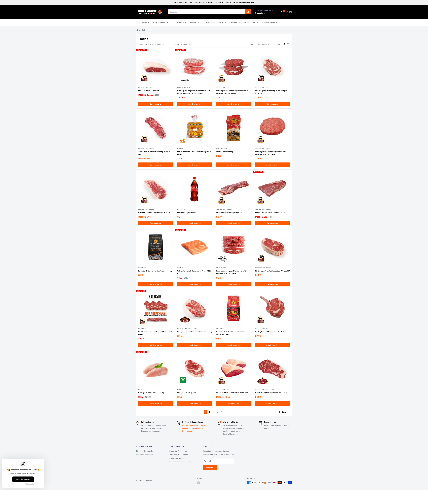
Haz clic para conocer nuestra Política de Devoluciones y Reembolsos (193, 428)
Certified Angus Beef (146, 87)
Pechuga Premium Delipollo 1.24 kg (151, 393)
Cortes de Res (141, 22)
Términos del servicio (144, 451)
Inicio (138, 30)
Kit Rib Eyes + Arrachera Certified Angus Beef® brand (155, 333)
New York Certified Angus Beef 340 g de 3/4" (154, 212)
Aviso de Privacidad (176, 458)
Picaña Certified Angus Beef (148, 91)
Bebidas (193, 22)
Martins (180, 148)
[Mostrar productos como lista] (288, 44)
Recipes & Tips (250, 22)
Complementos (178, 22)
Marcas (221, 22)
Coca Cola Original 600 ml (186, 212)
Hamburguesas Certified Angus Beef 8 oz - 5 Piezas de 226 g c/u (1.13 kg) (232, 92)
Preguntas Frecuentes (178, 451)
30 (222, 412)
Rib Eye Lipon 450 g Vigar (186, 393)
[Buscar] (248, 11)
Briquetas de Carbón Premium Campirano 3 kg (155, 271)
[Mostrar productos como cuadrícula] (284, 44)
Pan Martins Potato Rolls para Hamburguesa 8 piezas (194, 153)
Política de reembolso (144, 454)
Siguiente (282, 412)
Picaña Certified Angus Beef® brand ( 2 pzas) (232, 393)
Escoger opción (155, 104)
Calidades (234, 22)
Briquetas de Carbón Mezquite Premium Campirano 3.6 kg (230, 333)
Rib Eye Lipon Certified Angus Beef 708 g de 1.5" (272, 271)
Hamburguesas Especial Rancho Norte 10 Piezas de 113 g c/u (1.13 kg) (231, 272)
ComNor (180, 390)
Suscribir (209, 468)
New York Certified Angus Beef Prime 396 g (271, 393)
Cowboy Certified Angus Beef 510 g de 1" (269, 332)
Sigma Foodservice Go (224, 148)
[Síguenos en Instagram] (198, 482)
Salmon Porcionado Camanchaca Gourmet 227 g (194, 272)
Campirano (142, 268)
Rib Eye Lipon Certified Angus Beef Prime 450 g (194, 332)
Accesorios (207, 22)
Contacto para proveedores (180, 462)
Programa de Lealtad (270, 22)
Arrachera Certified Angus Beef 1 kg (229, 212)
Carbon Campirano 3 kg (224, 152)
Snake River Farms (184, 87)
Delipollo (141, 390)
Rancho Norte (221, 268)
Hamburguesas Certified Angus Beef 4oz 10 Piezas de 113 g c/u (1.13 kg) (271, 153)
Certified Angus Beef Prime (187, 329)
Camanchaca (181, 268)
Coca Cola (181, 209)
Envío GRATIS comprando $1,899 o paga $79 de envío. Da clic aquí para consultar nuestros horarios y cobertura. (214, 2)
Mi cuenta (259, 13)
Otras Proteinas (159, 22)
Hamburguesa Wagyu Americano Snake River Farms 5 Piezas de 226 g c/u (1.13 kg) (193, 92)
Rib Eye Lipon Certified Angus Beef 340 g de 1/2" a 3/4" (271, 92)
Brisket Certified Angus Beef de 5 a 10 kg (270, 212)
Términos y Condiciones (178, 454)
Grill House (142, 329)
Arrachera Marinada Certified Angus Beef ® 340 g (154, 153)
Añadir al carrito (194, 104)
